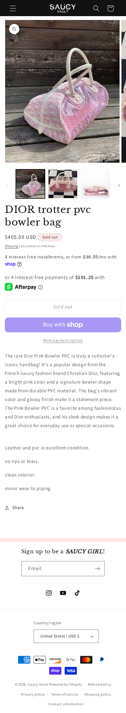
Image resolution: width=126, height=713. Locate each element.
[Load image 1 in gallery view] (30, 183)
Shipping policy (97, 694)
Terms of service (64, 694)
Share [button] (18, 507)
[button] (13, 8)
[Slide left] (7, 185)
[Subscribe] (97, 568)
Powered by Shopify (65, 684)
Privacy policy (33, 694)
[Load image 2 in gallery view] (62, 183)
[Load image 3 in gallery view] (95, 183)
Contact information (65, 704)
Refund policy (99, 684)
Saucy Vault (38, 684)
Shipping (11, 246)
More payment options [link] (63, 340)
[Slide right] (119, 185)
